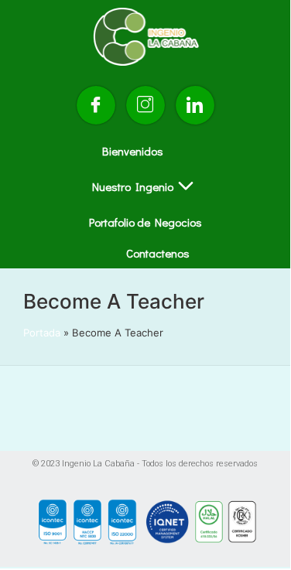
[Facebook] (96, 105)
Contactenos (158, 253)
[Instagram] (145, 105)
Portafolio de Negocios (145, 222)
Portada (41, 332)
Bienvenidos (132, 151)
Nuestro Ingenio (132, 186)
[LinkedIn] (195, 105)
